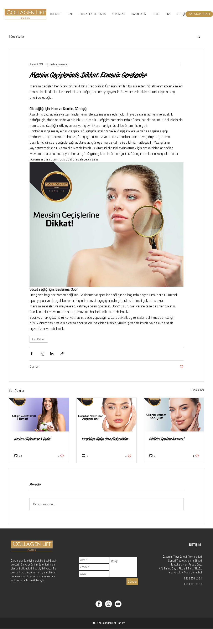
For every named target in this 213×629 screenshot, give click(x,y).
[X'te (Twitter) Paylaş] (42, 354)
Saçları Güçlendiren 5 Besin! (32, 439)
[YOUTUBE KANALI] (118, 603)
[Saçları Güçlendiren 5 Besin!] (39, 414)
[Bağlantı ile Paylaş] (62, 354)
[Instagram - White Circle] (108, 603)
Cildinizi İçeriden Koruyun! (166, 439)
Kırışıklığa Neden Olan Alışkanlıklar (105, 439)
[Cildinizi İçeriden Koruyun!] (174, 414)
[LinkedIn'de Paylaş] (52, 354)
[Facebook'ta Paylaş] (31, 354)
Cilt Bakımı (38, 339)
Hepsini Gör (197, 390)
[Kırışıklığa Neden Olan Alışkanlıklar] (107, 414)
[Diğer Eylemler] (180, 64)
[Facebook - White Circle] (98, 603)
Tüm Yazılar (16, 36)
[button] (199, 36)
